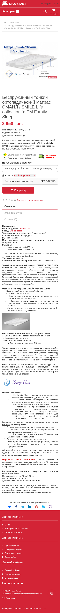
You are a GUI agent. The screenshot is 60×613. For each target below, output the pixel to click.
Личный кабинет (12, 570)
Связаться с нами (13, 553)
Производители (12, 545)
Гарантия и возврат (14, 532)
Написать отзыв (35, 200)
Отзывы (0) (10, 219)
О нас (7, 525)
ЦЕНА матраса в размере (17, 162)
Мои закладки (11, 578)
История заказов (12, 574)
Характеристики (13, 213)
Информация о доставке (16, 528)
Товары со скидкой (14, 549)
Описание (10, 206)
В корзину (20, 190)
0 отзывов (21, 200)
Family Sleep (24, 130)
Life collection (16, 231)
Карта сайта (11, 557)
